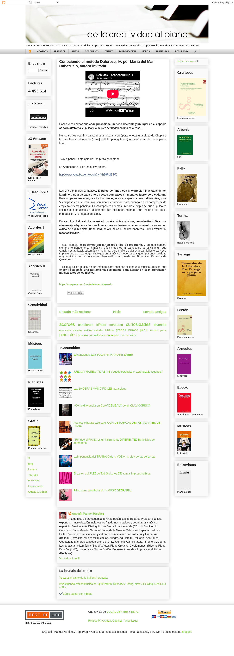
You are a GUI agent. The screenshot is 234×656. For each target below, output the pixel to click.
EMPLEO (109, 51)
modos (154, 330)
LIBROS (146, 51)
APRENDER (59, 51)
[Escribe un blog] (72, 293)
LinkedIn (33, 469)
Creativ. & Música (37, 491)
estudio (98, 330)
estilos (88, 330)
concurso (116, 325)
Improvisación (35, 486)
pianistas (68, 334)
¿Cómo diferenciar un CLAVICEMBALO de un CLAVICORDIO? (112, 405)
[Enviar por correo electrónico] (69, 293)
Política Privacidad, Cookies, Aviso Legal (113, 620)
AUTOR (75, 51)
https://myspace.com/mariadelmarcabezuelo (86, 284)
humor (133, 330)
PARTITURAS (162, 51)
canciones (85, 325)
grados (121, 330)
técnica (131, 335)
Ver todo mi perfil (69, 558)
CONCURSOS (91, 51)
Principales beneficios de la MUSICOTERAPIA (102, 490)
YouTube (33, 474)
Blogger (186, 631)
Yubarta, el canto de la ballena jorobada (83, 577)
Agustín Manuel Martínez (88, 513)
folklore (109, 330)
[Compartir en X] (75, 293)
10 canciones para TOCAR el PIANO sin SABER (103, 354)
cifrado (101, 325)
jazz (144, 329)
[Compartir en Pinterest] (82, 293)
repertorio (113, 335)
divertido (160, 325)
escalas (77, 330)
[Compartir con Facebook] (79, 293)
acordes (67, 324)
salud (122, 335)
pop (91, 335)
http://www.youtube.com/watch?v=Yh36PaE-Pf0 (88, 174)
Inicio (117, 312)
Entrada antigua (154, 312)
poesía (83, 335)
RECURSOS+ (181, 51)
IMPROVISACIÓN (127, 51)
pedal (163, 330)
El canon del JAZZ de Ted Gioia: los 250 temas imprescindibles (111, 473)
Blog (30, 463)
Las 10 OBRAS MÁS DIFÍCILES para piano (99, 388)
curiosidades (138, 324)
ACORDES (42, 51)
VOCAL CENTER (117, 611)
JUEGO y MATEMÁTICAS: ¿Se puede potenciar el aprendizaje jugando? (118, 371)
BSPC (135, 611)
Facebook (33, 480)
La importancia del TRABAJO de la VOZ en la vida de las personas (114, 456)
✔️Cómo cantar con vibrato (75, 593)
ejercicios (65, 330)
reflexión (100, 335)
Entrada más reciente (75, 312)
